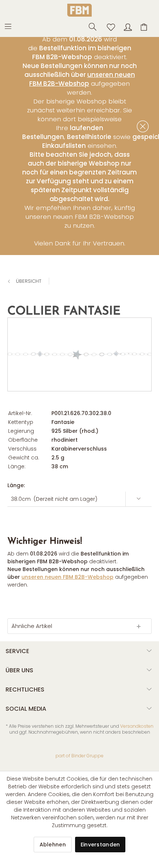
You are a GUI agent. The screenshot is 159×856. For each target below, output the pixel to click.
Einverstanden (100, 844)
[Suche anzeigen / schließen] (90, 26)
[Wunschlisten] (108, 26)
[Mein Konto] (126, 26)
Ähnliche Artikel (31, 626)
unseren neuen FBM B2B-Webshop (82, 79)
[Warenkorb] (145, 26)
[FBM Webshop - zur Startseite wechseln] (79, 10)
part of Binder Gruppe (79, 756)
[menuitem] (11, 25)
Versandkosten (136, 726)
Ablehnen (53, 844)
